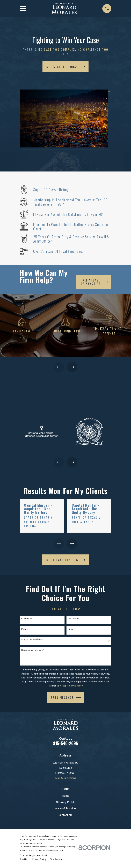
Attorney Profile (65, 802)
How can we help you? (32, 650)
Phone (24, 629)
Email (70, 629)
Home (65, 796)
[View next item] (72, 367)
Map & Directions (65, 778)
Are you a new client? (32, 639)
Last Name (73, 618)
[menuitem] (24, 859)
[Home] (64, 8)
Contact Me (65, 815)
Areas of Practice (65, 808)
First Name (26, 618)
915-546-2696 (65, 743)
